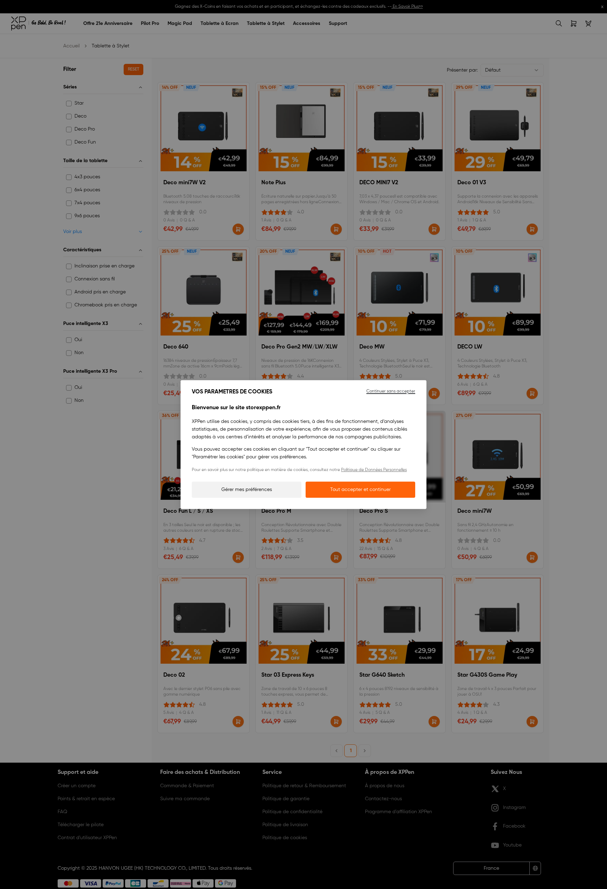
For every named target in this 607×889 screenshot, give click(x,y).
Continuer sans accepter (390, 391)
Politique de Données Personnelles (374, 470)
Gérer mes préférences (246, 489)
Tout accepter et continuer (360, 489)
